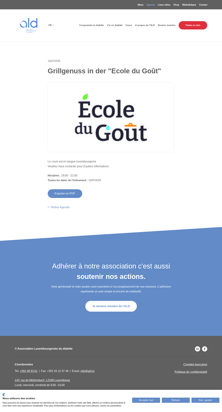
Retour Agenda (60, 207)
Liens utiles (164, 4)
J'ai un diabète (114, 25)
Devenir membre (167, 25)
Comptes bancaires (195, 364)
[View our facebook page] (204, 349)
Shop (176, 4)
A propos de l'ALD (145, 25)
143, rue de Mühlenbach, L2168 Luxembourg (42, 380)
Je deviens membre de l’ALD (111, 306)
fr (50, 25)
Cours (129, 25)
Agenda (151, 4)
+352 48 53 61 (28, 371)
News (140, 4)
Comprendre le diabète (91, 25)
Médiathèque (189, 4)
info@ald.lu (87, 371)
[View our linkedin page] (197, 349)
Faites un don (193, 25)
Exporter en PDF (65, 193)
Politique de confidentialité (191, 371)
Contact (203, 4)
